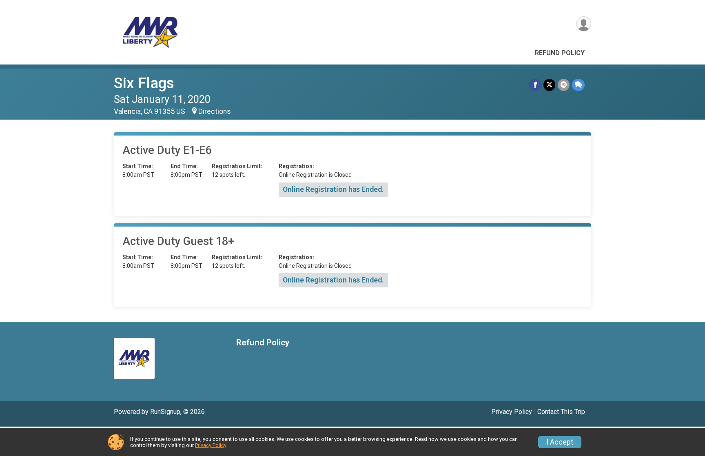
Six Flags (144, 83)
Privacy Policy (511, 412)
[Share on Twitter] (549, 85)
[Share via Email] (564, 85)
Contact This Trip (561, 412)
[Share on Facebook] (535, 85)
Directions (214, 111)
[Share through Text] (578, 85)
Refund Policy (560, 53)
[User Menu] (583, 23)
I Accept (559, 442)
